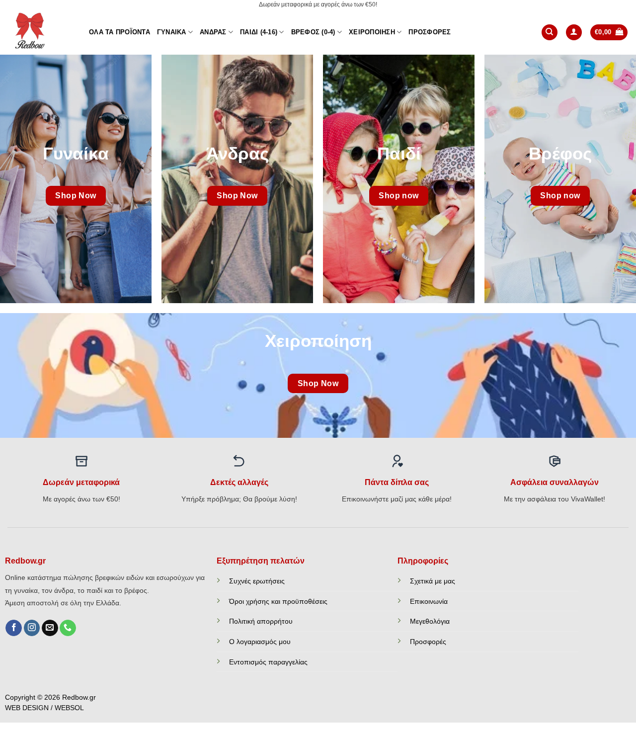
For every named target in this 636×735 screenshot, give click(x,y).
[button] (574, 32)
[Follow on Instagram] (32, 628)
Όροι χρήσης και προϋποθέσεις (278, 601)
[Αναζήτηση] (549, 32)
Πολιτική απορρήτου (261, 621)
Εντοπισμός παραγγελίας (268, 662)
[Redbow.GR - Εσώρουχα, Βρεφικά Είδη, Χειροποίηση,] (40, 32)
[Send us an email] (50, 628)
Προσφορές (429, 32)
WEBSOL (69, 708)
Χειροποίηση (372, 32)
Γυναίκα (171, 32)
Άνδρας (213, 32)
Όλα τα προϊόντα (119, 32)
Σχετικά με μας (432, 581)
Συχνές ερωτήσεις (257, 581)
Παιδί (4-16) (258, 32)
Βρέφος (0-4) (313, 32)
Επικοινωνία (429, 601)
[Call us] (68, 628)
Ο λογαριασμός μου (260, 642)
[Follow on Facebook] (13, 628)
